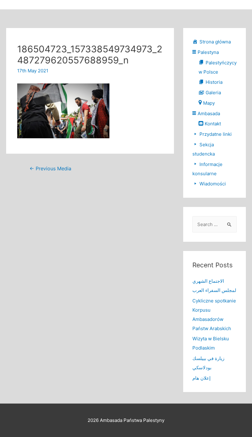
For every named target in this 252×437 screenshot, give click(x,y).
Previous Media (50, 169)
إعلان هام (201, 378)
